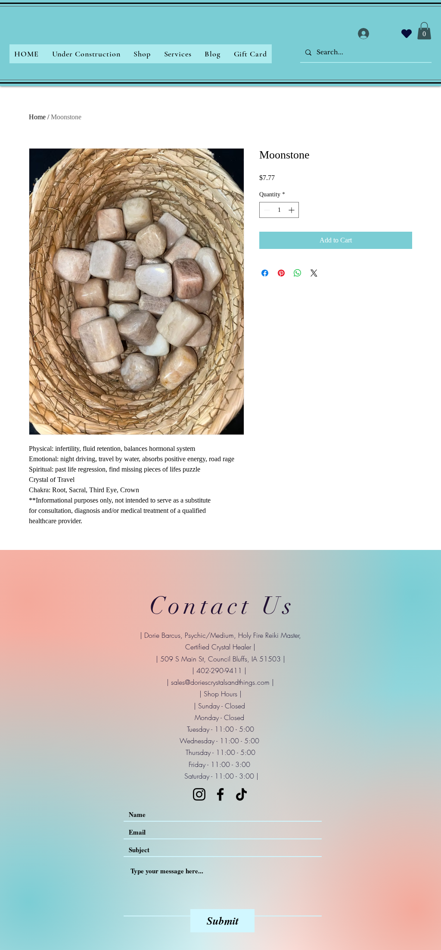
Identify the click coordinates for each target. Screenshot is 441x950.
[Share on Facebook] (265, 273)
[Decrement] (266, 209)
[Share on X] (314, 273)
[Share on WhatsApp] (297, 273)
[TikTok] (241, 794)
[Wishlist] (406, 33)
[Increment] (292, 209)
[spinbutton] (279, 209)
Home (37, 117)
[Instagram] (199, 794)
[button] (424, 31)
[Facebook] (220, 794)
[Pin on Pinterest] (281, 273)
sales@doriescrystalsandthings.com (220, 682)
